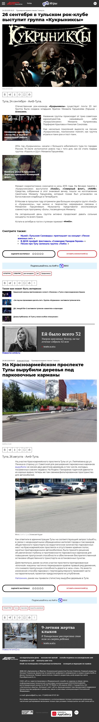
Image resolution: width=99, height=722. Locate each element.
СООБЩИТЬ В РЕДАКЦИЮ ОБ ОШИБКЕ (77, 664)
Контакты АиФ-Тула (44, 661)
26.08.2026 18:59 (8, 361)
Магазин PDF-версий (49, 658)
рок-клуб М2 (7, 88)
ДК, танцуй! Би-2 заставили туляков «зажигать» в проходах (38, 308)
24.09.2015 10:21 (8, 10)
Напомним (21, 578)
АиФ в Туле (6, 444)
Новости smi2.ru (11, 353)
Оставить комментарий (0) (77, 254)
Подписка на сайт (27, 661)
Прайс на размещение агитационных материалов (40, 664)
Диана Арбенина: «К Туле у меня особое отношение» (35, 317)
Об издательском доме (29, 658)
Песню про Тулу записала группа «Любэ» (44, 244)
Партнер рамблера (42, 712)
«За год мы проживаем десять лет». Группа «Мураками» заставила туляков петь (46, 300)
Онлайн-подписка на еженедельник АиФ (76, 658)
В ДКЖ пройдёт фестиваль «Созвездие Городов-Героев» (52, 241)
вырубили (20, 467)
